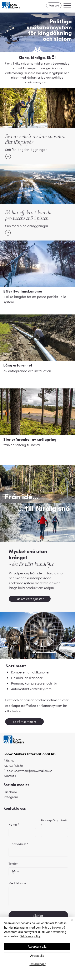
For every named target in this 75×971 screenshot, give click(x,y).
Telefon (13, 863)
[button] (53, 5)
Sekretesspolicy (30, 936)
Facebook (10, 791)
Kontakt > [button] (10, 775)
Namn (14, 824)
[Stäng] (69, 923)
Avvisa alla (37, 955)
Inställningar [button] (38, 964)
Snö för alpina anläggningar (26, 225)
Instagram (11, 796)
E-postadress (19, 844)
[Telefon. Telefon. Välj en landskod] (15, 871)
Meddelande (17, 883)
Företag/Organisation (54, 822)
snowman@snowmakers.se (33, 770)
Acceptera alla (37, 946)
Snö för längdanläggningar (26, 149)
